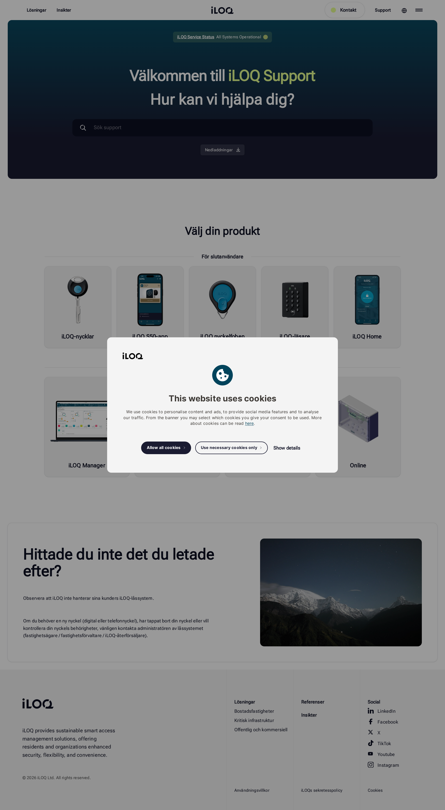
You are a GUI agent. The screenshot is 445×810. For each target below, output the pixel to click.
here (249, 423)
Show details (286, 448)
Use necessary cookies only (229, 447)
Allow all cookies (164, 447)
